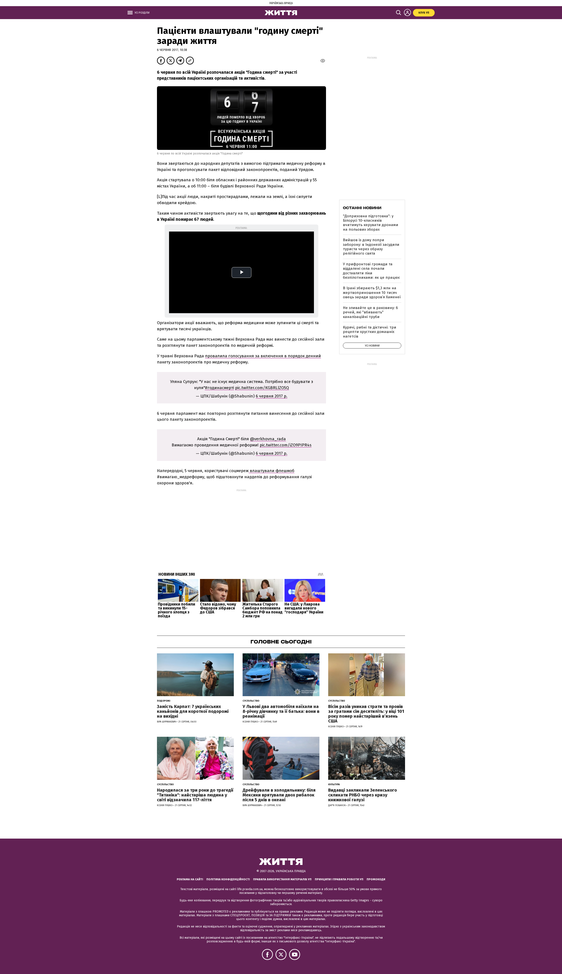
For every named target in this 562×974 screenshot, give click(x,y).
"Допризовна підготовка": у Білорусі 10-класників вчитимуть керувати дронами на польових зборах (370, 223)
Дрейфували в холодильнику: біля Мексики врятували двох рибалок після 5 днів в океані (279, 794)
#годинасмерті (219, 387)
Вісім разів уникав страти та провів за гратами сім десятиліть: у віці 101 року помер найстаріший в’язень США (366, 714)
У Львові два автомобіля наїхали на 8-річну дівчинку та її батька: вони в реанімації (281, 711)
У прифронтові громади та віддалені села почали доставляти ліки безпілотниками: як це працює (371, 271)
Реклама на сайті (190, 879)
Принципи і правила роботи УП (339, 879)
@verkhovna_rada (268, 438)
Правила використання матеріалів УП (282, 879)
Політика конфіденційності (228, 879)
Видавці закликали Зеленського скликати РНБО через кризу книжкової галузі (362, 794)
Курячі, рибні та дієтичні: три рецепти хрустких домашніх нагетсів (369, 332)
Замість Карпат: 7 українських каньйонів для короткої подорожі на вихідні (193, 711)
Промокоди (376, 879)
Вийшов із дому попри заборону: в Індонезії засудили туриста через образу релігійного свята (371, 247)
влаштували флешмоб (271, 470)
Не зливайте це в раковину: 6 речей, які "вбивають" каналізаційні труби (370, 312)
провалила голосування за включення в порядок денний (263, 355)
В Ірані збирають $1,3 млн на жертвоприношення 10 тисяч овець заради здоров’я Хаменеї (372, 292)
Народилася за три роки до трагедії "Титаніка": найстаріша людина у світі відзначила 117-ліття (195, 794)
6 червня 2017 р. (271, 396)
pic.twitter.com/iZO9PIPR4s (286, 444)
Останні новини (362, 207)
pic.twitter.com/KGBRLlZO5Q (262, 387)
